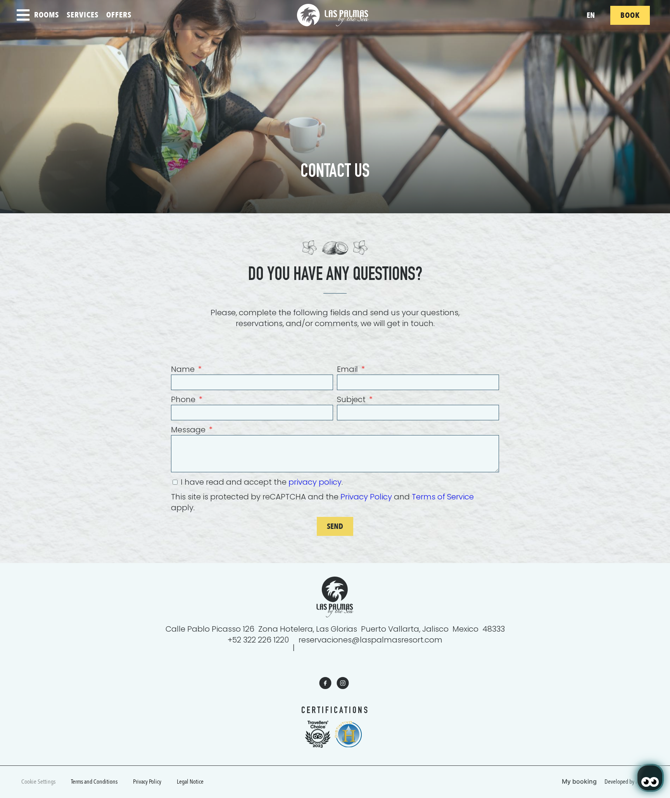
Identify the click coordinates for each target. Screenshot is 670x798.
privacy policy (315, 482)
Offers (118, 15)
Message (189, 429)
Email (348, 369)
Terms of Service (443, 496)
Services (82, 15)
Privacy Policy (366, 496)
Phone (184, 399)
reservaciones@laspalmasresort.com (370, 639)
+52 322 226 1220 (258, 639)
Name (184, 369)
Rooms (46, 15)
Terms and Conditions (94, 781)
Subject (352, 399)
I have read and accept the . (262, 482)
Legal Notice (190, 781)
